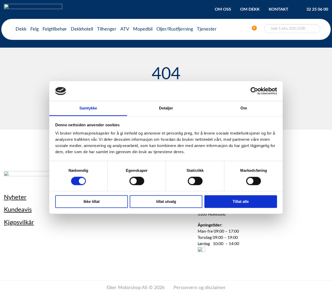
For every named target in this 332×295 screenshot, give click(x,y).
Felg (34, 29)
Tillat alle (241, 201)
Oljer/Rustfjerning (174, 29)
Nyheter (15, 197)
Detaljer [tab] (166, 108)
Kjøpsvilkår (19, 222)
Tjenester (207, 29)
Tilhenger (106, 29)
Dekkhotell (82, 29)
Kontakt (278, 9)
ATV (124, 29)
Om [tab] (243, 108)
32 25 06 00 (317, 9)
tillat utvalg (166, 201)
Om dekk (250, 9)
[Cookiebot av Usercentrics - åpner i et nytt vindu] (254, 91)
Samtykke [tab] (88, 108)
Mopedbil (143, 29)
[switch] (136, 181)
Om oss (223, 9)
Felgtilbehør (55, 29)
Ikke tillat (92, 201)
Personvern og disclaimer (200, 287)
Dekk (21, 29)
